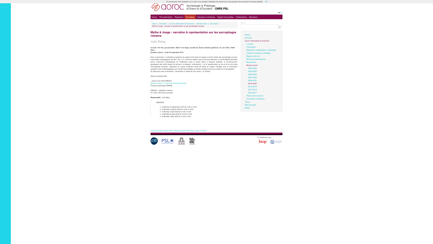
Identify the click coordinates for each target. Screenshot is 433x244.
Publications (241, 17)
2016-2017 (252, 92)
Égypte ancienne (253, 56)
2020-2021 (252, 80)
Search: (243, 23)
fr (281, 12)
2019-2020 (214, 23)
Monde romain (202, 23)
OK (266, 1)
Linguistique (251, 47)
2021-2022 (252, 77)
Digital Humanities (225, 17)
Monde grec (251, 62)
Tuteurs (247, 102)
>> (279, 26)
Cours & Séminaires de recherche (182, 23)
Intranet (203, 130)
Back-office (169, 130)
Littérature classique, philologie (258, 53)
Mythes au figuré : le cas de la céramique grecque (168, 83)
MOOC (247, 108)
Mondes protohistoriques (256, 59)
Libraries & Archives (206, 17)
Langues (249, 43)
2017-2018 (252, 89)
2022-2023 (252, 74)
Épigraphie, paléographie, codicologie (261, 50)
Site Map (190, 130)
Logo (197, 130)
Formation (190, 17)
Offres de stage (250, 105)
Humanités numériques (255, 98)
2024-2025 (252, 68)
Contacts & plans (157, 130)
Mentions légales (180, 130)
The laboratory (165, 17)
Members (253, 17)
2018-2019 (252, 86)
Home (154, 17)
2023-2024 (252, 71)
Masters (247, 34)
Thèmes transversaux (255, 95)
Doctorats (248, 37)
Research (179, 17)
